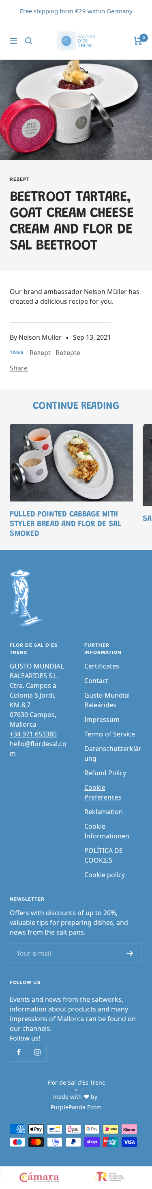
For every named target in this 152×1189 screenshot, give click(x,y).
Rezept (20, 179)
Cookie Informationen (106, 831)
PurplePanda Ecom (76, 1107)
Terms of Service (109, 734)
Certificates (101, 666)
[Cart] (138, 41)
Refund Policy (105, 772)
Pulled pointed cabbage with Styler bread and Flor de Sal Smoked (66, 524)
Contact (96, 680)
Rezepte (68, 352)
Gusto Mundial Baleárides (107, 700)
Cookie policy (104, 874)
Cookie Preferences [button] (103, 792)
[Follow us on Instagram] (37, 1052)
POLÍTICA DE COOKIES (103, 855)
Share (19, 368)
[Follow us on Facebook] (19, 1052)
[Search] (28, 40)
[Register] (129, 953)
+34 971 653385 (33, 734)
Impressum (102, 719)
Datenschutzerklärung (112, 753)
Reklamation (103, 811)
